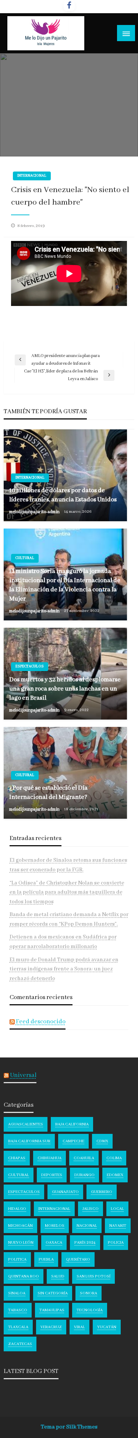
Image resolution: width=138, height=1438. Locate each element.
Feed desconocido (41, 1022)
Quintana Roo (23, 1276)
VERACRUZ (51, 1327)
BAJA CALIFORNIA (72, 1124)
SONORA (88, 1293)
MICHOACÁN (20, 1225)
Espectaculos (29, 666)
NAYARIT (117, 1225)
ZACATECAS (20, 1344)
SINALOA (16, 1293)
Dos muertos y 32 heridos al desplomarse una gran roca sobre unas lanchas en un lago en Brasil (65, 689)
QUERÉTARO (78, 1259)
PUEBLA (46, 1259)
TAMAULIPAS (51, 1310)
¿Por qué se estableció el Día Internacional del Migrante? (48, 792)
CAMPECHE (73, 1141)
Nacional (87, 1225)
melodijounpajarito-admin (34, 512)
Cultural (24, 558)
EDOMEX (115, 1175)
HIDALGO (17, 1208)
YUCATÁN (106, 1327)
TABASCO (17, 1310)
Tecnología (90, 1310)
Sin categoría (53, 1293)
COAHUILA (84, 1158)
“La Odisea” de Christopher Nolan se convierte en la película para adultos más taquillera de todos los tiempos (67, 892)
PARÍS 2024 (85, 1242)
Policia (116, 1242)
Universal (23, 1075)
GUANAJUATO (65, 1191)
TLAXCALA (18, 1327)
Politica (17, 1259)
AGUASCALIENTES (25, 1124)
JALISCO (90, 1208)
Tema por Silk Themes (69, 1427)
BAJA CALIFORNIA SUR (29, 1141)
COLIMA (114, 1158)
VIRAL (79, 1327)
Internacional (31, 175)
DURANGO (84, 1175)
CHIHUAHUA (49, 1158)
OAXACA (54, 1242)
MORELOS (54, 1225)
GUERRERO (101, 1191)
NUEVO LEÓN (20, 1242)
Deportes (51, 1175)
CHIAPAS (16, 1158)
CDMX (102, 1141)
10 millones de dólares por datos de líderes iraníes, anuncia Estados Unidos (63, 495)
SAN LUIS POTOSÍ (93, 1276)
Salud (57, 1276)
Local (117, 1208)
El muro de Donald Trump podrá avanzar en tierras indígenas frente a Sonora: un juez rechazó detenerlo (64, 969)
